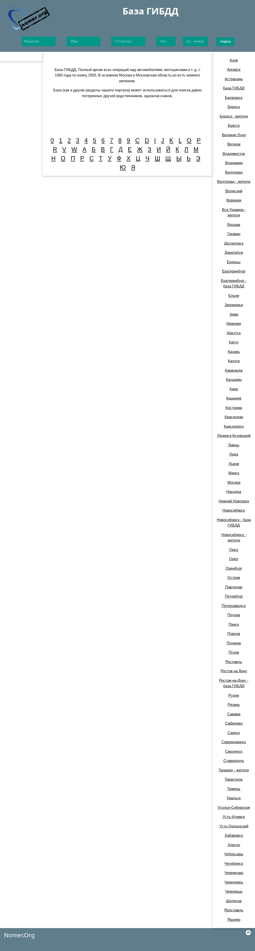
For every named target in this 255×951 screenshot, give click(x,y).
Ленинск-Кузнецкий (234, 435)
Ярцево (233, 919)
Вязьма (233, 224)
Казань (234, 351)
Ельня (233, 295)
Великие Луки (234, 135)
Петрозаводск (234, 606)
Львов (234, 464)
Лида (233, 454)
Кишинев (233, 398)
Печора (233, 615)
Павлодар (233, 587)
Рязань (234, 704)
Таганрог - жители (234, 770)
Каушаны (234, 379)
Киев (234, 389)
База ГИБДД (234, 88)
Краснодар (234, 417)
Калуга (234, 361)
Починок (234, 643)
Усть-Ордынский (233, 826)
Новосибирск (233, 510)
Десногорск (234, 243)
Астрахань (234, 79)
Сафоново (234, 723)
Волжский (233, 191)
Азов (234, 60)
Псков (234, 652)
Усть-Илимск (234, 817)
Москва (233, 482)
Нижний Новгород (234, 501)
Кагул (234, 342)
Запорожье (233, 305)
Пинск (234, 624)
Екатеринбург (234, 271)
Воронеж (233, 200)
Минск (233, 473)
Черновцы (234, 891)
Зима (233, 314)
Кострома (234, 408)
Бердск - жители (234, 116)
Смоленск (233, 751)
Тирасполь (234, 779)
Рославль (233, 662)
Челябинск (233, 863)
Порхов (233, 633)
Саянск (234, 733)
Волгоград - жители (233, 181)
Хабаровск (234, 835)
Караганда (234, 370)
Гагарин (233, 234)
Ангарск (234, 69)
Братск (234, 125)
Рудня (233, 695)
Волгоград (234, 172)
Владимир (234, 163)
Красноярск (234, 426)
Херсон (234, 845)
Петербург (234, 596)
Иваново (233, 323)
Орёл (233, 559)
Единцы (234, 262)
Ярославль (233, 910)
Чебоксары (233, 854)
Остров (233, 577)
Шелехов (234, 901)
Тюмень (233, 789)
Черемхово (233, 873)
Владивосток (234, 153)
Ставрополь (233, 760)
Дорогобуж (234, 252)
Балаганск (234, 97)
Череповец (233, 882)
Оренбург (234, 568)
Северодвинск (233, 742)
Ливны (233, 445)
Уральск (234, 798)
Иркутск (234, 333)
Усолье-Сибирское (234, 807)
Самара (233, 714)
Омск (233, 549)
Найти (225, 41)
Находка (233, 491)
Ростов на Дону (234, 671)
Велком (233, 144)
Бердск (234, 107)
